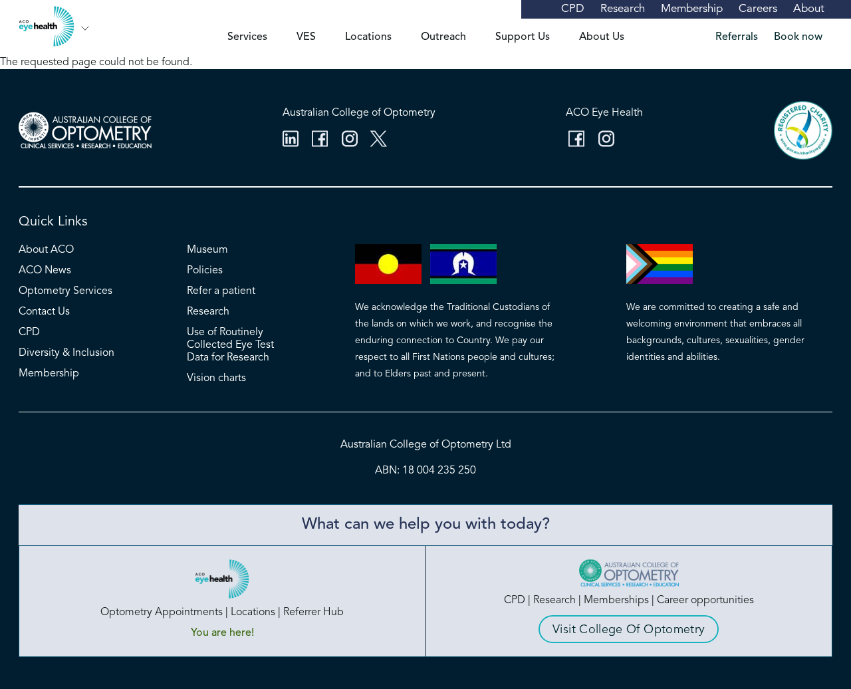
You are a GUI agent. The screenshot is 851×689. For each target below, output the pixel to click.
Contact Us (44, 312)
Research (622, 9)
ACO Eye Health (604, 113)
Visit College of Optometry (628, 630)
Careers (758, 9)
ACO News (45, 270)
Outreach (443, 37)
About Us (601, 37)
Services (247, 37)
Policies (205, 270)
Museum (207, 250)
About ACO (46, 250)
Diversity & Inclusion (66, 353)
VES (306, 37)
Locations (368, 37)
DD (85, 29)
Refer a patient (221, 291)
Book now (798, 37)
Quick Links (53, 222)
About (808, 9)
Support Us (522, 37)
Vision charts (216, 378)
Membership (692, 9)
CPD (572, 9)
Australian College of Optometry (359, 113)
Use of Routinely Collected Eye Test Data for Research (230, 345)
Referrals (736, 37)
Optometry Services (65, 291)
